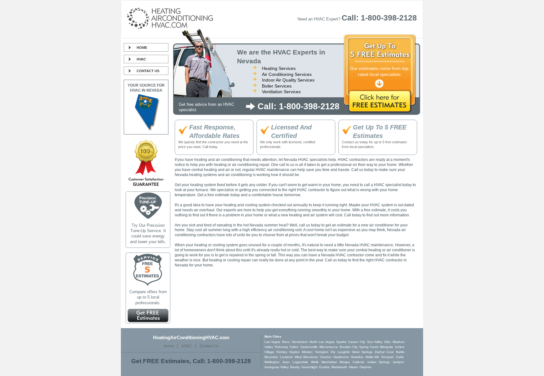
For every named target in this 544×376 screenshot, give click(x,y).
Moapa (345, 362)
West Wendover (306, 357)
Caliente (359, 362)
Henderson (300, 342)
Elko (387, 342)
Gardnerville (309, 347)
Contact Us (148, 71)
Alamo (353, 367)
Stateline (357, 357)
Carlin (400, 357)
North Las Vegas (321, 342)
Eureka (324, 367)
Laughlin (343, 352)
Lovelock (286, 357)
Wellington (272, 362)
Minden (307, 352)
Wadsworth (339, 367)
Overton (326, 357)
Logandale (300, 362)
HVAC (141, 59)
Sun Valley (375, 342)
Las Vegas (272, 342)
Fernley (281, 352)
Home (142, 47)
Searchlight (309, 367)
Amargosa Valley (276, 367)
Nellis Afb (372, 357)
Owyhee (365, 367)
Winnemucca (328, 347)
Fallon (294, 347)
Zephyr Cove (384, 352)
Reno (286, 342)
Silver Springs (362, 352)
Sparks (341, 342)
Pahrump (281, 347)
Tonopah (387, 357)
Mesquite (386, 347)
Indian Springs (378, 362)
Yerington (322, 352)
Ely (333, 352)
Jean (286, 362)
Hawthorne (341, 357)
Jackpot (398, 362)
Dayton (294, 352)
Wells (315, 362)
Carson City (356, 342)
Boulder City (349, 347)
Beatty (295, 367)
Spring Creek (368, 347)
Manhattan (329, 362)
